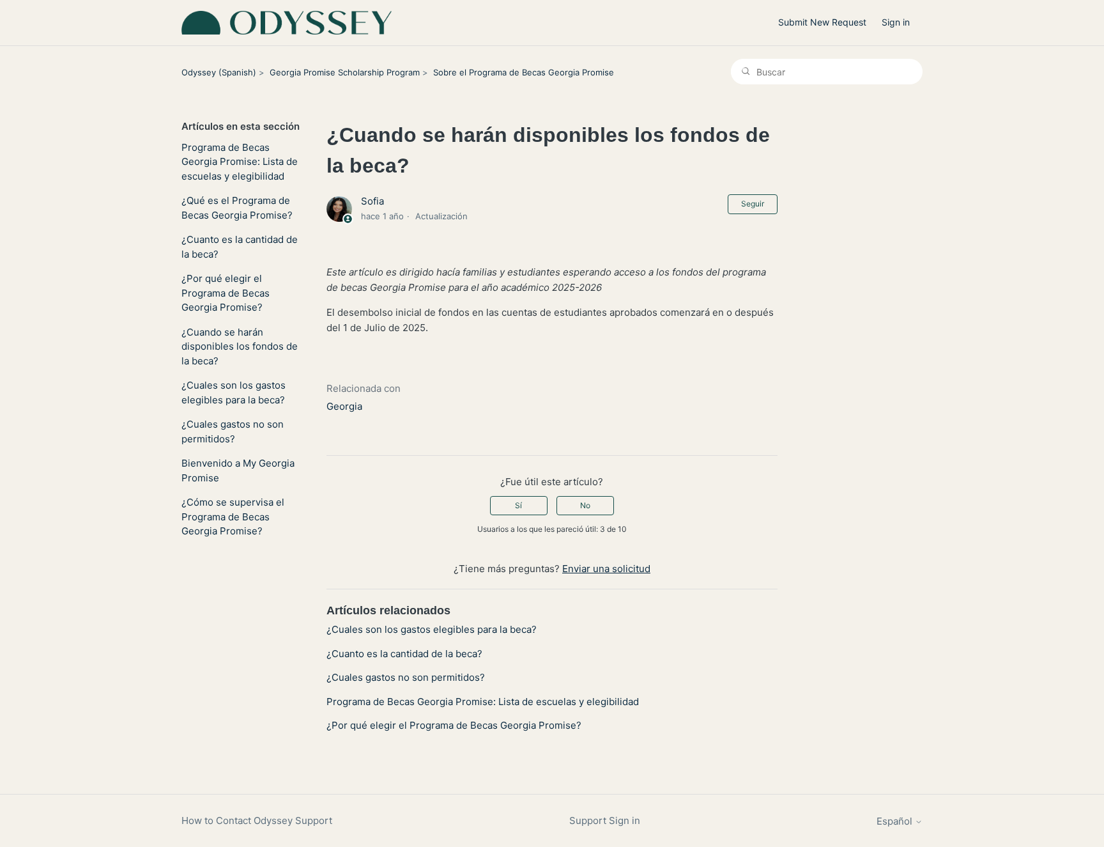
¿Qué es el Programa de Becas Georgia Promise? (237, 207)
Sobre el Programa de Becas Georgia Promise (523, 72)
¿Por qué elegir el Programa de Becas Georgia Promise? (225, 292)
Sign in (896, 22)
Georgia (344, 406)
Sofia (372, 201)
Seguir (752, 203)
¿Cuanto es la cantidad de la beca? (239, 246)
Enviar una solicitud (606, 569)
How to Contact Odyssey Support (256, 820)
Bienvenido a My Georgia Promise (238, 470)
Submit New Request (822, 22)
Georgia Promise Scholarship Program (345, 72)
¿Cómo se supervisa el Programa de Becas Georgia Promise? (232, 516)
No (585, 505)
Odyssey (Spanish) (218, 72)
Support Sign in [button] (604, 820)
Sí (518, 505)
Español (896, 821)
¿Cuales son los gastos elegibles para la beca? (233, 392)
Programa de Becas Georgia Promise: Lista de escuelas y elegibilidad (239, 161)
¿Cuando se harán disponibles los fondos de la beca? (239, 346)
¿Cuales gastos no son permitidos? (232, 431)
